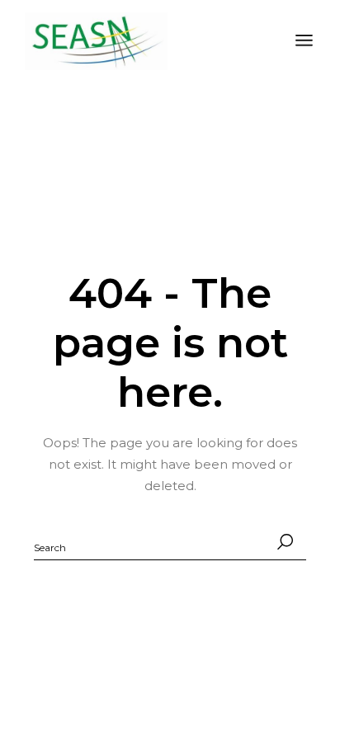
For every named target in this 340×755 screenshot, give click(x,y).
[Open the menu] (304, 41)
